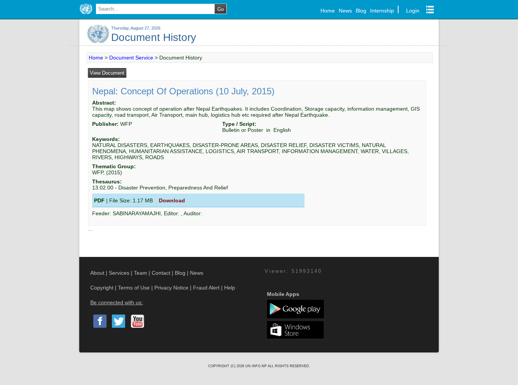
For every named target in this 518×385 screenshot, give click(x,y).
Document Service (131, 58)
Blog (361, 11)
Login (412, 11)
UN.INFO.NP (256, 366)
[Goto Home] (86, 14)
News (345, 11)
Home (327, 11)
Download (172, 200)
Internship (382, 11)
